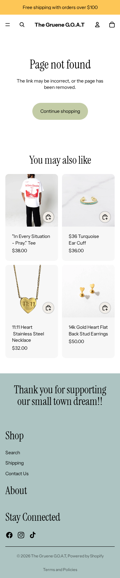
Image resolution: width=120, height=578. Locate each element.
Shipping (14, 463)
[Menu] (7, 24)
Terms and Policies (60, 569)
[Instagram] (21, 535)
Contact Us (17, 474)
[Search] (22, 24)
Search (12, 453)
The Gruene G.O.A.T (48, 555)
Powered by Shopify (86, 555)
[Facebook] (9, 535)
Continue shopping (60, 111)
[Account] (97, 24)
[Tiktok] (33, 535)
